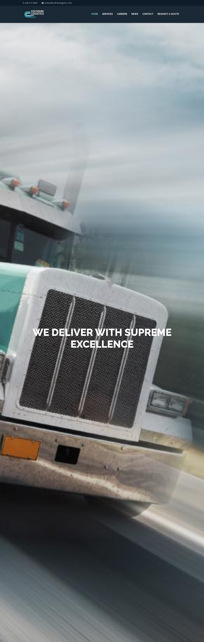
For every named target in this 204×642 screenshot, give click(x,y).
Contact (147, 14)
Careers (122, 14)
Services (107, 14)
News (134, 14)
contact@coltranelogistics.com (58, 3)
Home (94, 14)
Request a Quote (168, 14)
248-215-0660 (31, 3)
